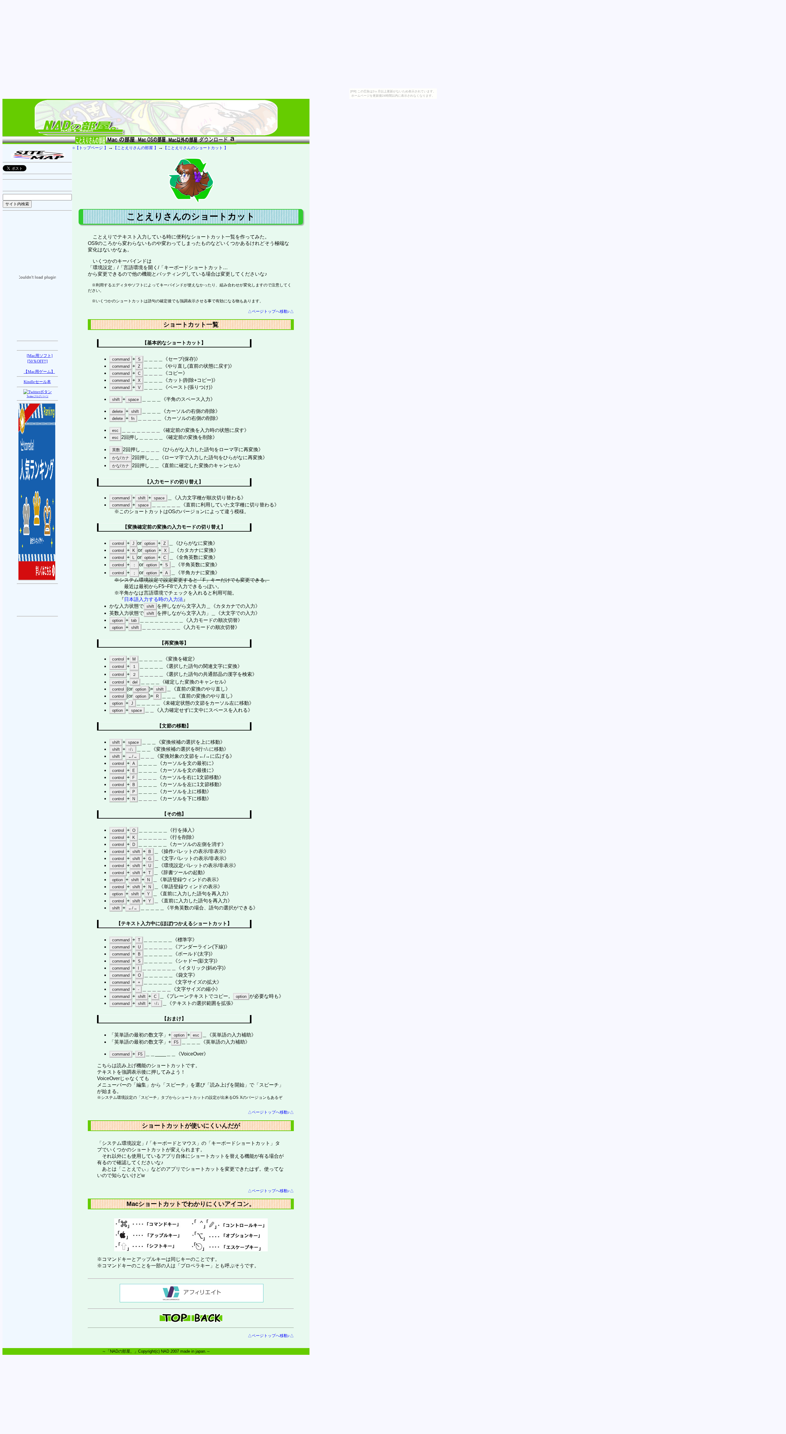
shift (116, 399)
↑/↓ (131, 749)
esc (115, 430)
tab (134, 620)
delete (117, 411)
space (133, 399)
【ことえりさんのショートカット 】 (195, 147)
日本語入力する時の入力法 (153, 599)
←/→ (132, 756)
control (118, 543)
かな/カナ (120, 457)
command (121, 359)
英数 (116, 450)
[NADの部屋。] (156, 134)
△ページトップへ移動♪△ (271, 311)
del (135, 682)
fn (132, 418)
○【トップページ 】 (90, 147)
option (149, 543)
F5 (176, 1042)
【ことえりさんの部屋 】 (135, 147)
